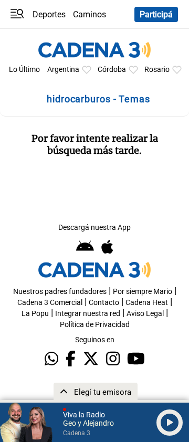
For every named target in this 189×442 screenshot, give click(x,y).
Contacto (104, 302)
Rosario (157, 69)
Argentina (63, 69)
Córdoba (112, 69)
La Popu (35, 313)
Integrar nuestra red (87, 313)
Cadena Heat (146, 302)
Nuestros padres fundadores (60, 291)
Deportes (49, 14)
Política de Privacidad (95, 324)
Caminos (89, 14)
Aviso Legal (145, 313)
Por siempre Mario (142, 291)
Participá (156, 14)
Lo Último (24, 69)
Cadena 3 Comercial (49, 302)
